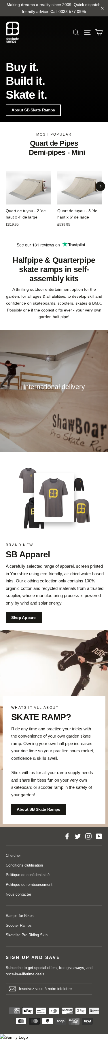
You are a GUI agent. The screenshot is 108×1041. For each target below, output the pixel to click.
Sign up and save (33, 957)
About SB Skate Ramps (33, 110)
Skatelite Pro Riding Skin (27, 935)
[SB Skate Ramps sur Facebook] (67, 836)
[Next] (100, 186)
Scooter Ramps (19, 925)
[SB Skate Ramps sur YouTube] (99, 836)
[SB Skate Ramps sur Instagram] (88, 836)
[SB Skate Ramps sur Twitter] (78, 836)
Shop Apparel (24, 617)
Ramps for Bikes (20, 915)
